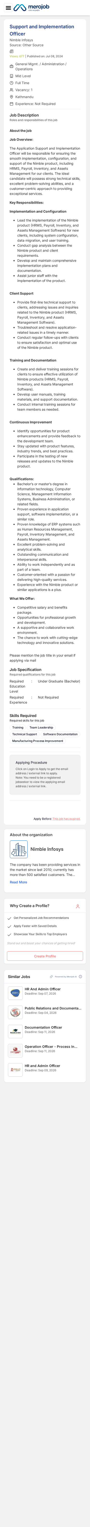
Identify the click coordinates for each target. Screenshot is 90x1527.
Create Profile (45, 956)
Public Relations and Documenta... (53, 1008)
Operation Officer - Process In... (51, 1046)
